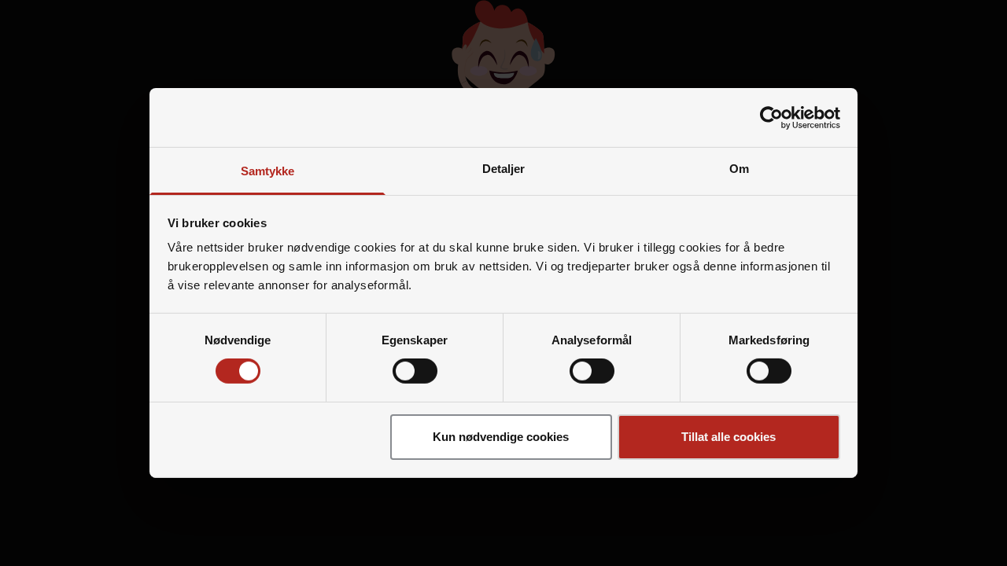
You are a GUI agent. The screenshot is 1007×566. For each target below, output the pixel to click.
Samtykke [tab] (268, 171)
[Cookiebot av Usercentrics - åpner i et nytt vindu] (771, 117)
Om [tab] (739, 168)
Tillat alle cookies (728, 436)
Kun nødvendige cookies (501, 436)
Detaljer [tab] (504, 168)
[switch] (415, 371)
